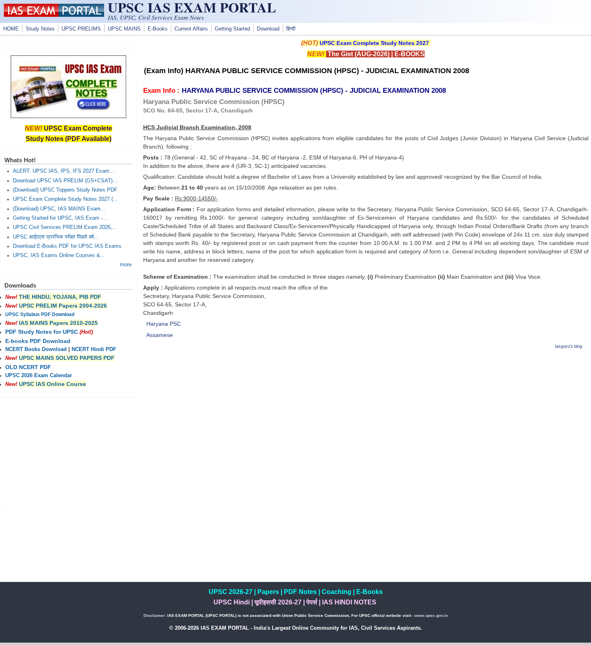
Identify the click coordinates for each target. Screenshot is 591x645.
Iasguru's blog (568, 346)
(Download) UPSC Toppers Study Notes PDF (65, 190)
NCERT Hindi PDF (94, 349)
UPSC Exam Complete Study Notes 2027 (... (65, 199)
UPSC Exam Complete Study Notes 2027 (374, 43)
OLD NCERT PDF (28, 367)
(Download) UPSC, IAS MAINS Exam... (59, 209)
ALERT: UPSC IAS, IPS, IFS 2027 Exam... (63, 171)
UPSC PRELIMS (81, 29)
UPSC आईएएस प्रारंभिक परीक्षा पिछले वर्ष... (55, 237)
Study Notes (40, 29)
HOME (11, 29)
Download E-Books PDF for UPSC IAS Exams (67, 246)
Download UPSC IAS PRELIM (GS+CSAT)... (65, 181)
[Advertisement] (366, 413)
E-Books (158, 29)
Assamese (159, 335)
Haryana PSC (163, 323)
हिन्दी (291, 29)
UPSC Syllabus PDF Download (39, 314)
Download (268, 29)
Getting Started (232, 29)
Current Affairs (191, 29)
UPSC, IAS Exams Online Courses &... (59, 255)
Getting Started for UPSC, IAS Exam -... (60, 218)
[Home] (54, 15)
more (125, 264)
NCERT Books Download (36, 349)
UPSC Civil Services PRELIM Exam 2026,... (65, 227)
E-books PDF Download (37, 341)
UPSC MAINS (124, 29)
